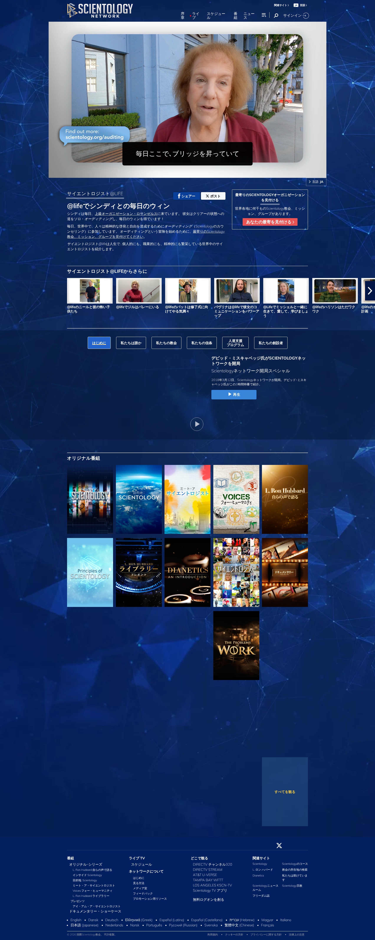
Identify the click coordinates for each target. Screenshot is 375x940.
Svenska (211, 932)
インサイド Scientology (87, 877)
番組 (235, 15)
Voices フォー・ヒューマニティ (92, 893)
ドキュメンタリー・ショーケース (95, 914)
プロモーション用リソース (150, 901)
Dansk (93, 926)
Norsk (134, 932)
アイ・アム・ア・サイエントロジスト (97, 909)
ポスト (215, 196)
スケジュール (216, 15)
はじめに (138, 880)
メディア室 (140, 891)
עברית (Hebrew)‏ (242, 926)
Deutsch (111, 926)
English (76, 926)
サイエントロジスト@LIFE (95, 193)
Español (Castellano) (207, 926)
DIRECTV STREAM (207, 872)
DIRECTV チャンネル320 (212, 867)
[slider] (196, 173)
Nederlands (114, 932)
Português (154, 932)
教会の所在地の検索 (295, 872)
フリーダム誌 (261, 898)
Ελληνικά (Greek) (139, 926)
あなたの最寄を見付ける (269, 221)
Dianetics (258, 878)
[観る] (90, 572)
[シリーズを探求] (90, 499)
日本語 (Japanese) (85, 932)
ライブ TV (137, 860)
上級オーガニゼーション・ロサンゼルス (126, 213)
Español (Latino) (172, 926)
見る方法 (138, 885)
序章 (182, 15)
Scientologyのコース (295, 866)
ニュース (249, 15)
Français (267, 932)
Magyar (267, 926)
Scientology (260, 866)
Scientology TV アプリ (210, 893)
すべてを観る (285, 792)
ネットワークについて (146, 874)
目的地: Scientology (85, 882)
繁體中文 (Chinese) (239, 932)
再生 (236, 394)
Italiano (285, 926)
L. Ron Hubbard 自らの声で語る (92, 872)
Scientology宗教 (292, 888)
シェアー (188, 196)
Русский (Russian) (183, 932)
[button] (5, 291)
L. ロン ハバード (263, 872)
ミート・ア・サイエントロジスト (94, 888)
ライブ (195, 15)
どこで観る (199, 860)
